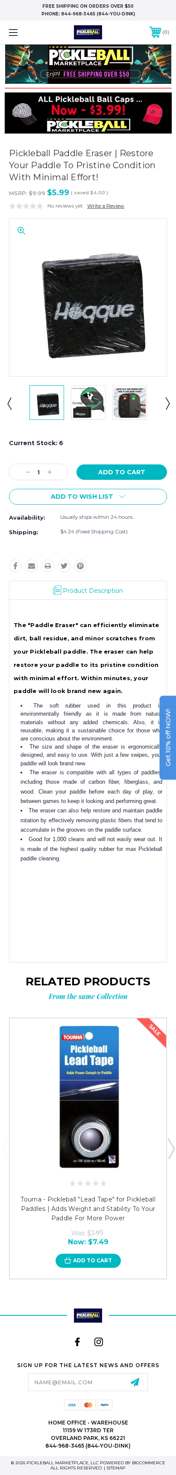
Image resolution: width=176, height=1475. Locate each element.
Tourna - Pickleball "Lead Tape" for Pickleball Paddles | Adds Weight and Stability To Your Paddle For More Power (88, 1208)
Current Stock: (36, 443)
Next (167, 403)
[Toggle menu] (25, 32)
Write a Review (105, 205)
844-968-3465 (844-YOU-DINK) (98, 14)
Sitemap (116, 1468)
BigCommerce (148, 1463)
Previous (9, 403)
